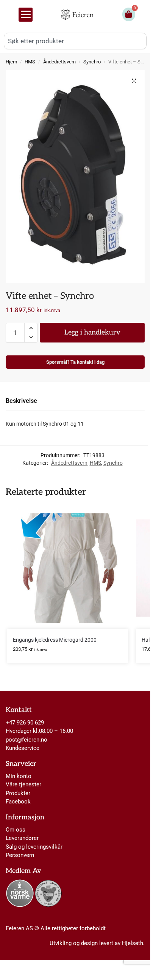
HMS (30, 62)
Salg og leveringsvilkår (34, 846)
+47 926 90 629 (25, 722)
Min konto (18, 776)
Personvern (20, 855)
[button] (134, 81)
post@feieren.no (26, 739)
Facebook (18, 801)
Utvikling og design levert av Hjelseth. (97, 943)
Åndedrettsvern (59, 62)
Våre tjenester (23, 784)
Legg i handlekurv (92, 332)
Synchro (92, 62)
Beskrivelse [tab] (21, 400)
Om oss (15, 829)
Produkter (18, 793)
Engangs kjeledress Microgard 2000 (55, 640)
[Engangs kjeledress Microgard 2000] (67, 568)
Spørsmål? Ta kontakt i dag (75, 362)
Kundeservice (22, 748)
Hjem (11, 62)
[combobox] (75, 41)
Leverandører (22, 838)
